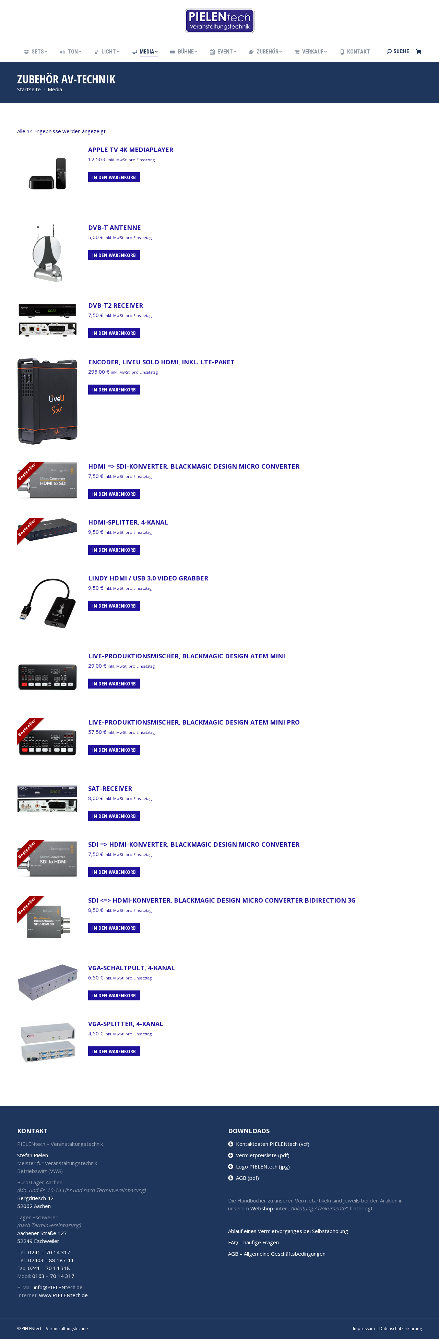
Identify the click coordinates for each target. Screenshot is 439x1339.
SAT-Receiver (110, 788)
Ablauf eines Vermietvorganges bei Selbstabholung (288, 1231)
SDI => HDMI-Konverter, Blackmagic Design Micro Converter (193, 844)
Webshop (261, 1208)
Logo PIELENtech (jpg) (261, 1166)
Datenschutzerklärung (400, 1328)
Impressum (364, 1328)
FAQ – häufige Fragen (253, 1242)
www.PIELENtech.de (63, 1295)
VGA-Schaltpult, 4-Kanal (131, 968)
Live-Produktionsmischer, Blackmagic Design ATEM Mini (186, 656)
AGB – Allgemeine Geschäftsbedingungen (276, 1253)
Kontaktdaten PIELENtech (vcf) (271, 1143)
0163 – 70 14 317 (53, 1275)
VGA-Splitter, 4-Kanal (125, 1024)
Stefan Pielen (32, 1155)
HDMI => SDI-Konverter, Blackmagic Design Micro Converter (193, 466)
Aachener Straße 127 (42, 1233)
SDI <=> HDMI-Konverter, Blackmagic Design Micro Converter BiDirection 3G (222, 900)
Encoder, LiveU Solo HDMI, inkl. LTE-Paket (161, 362)
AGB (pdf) (246, 1177)
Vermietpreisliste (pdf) (261, 1155)
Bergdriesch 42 (35, 1198)
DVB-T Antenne (114, 227)
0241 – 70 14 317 (49, 1252)
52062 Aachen (34, 1205)
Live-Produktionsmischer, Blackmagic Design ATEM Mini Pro (194, 722)
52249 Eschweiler (38, 1240)
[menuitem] (35, 52)
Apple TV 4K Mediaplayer (130, 149)
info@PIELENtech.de (58, 1287)
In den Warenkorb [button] (114, 177)
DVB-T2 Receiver (115, 305)
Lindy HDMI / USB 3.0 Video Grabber (148, 578)
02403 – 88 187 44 (50, 1260)
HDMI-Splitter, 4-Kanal (128, 522)
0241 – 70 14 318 (49, 1268)
